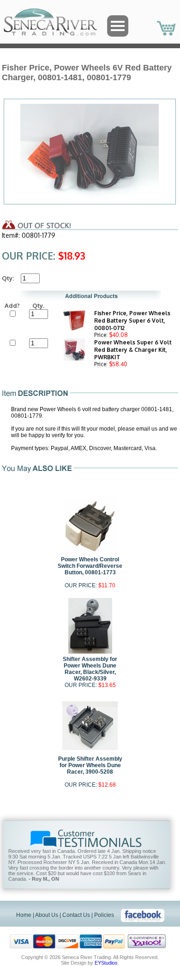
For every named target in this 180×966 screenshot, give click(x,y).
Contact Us (76, 915)
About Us (46, 915)
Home (23, 915)
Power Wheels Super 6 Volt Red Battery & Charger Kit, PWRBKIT (133, 350)
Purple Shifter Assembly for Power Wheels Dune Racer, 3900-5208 (90, 765)
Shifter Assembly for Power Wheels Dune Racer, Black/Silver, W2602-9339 (90, 669)
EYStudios (106, 963)
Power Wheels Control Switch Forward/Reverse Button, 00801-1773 (90, 566)
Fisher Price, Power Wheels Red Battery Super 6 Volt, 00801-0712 (132, 320)
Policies (104, 915)
